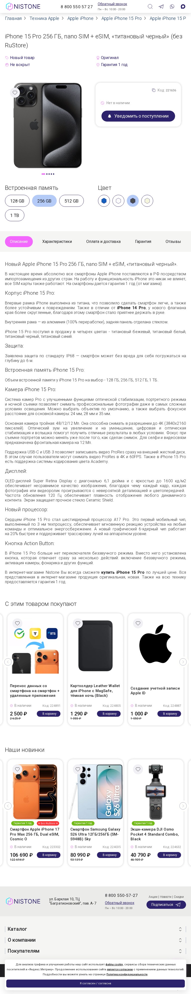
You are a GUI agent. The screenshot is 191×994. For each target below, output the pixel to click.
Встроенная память (31, 187)
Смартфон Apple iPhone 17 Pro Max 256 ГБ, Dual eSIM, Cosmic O (35, 834)
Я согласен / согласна (95, 983)
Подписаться (162, 905)
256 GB (44, 201)
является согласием (120, 969)
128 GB (17, 201)
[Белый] (118, 201)
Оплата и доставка (103, 241)
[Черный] (133, 201)
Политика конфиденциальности (126, 974)
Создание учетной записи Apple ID (155, 691)
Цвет (104, 187)
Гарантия (143, 241)
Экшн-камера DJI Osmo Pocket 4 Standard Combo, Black (155, 834)
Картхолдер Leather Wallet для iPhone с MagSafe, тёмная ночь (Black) (95, 691)
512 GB (71, 201)
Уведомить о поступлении (141, 116)
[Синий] (104, 201)
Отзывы (173, 241)
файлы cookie (114, 964)
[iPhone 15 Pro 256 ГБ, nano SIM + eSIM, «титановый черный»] (48, 125)
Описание (19, 241)
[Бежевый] (147, 201)
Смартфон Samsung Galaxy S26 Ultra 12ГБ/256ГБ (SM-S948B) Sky (95, 834)
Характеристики (57, 241)
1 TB (14, 215)
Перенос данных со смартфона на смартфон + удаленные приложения (34, 691)
